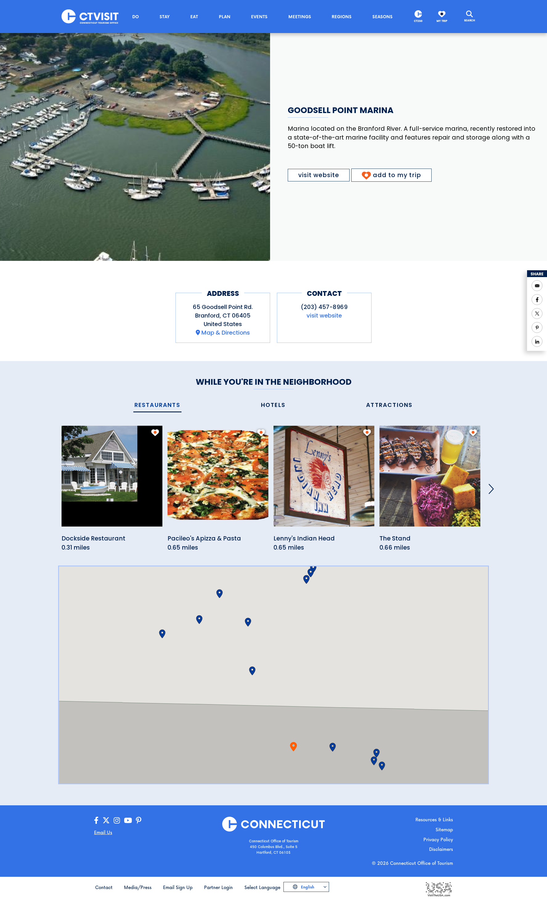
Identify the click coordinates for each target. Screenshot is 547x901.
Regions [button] (342, 16)
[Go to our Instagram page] (117, 820)
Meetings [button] (299, 16)
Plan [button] (224, 16)
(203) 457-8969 (324, 307)
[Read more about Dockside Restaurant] (112, 479)
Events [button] (259, 16)
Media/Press (138, 887)
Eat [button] (194, 16)
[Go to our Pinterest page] (138, 820)
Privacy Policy (438, 839)
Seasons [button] (382, 16)
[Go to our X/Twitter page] (106, 820)
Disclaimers (441, 849)
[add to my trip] (155, 432)
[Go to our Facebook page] (96, 820)
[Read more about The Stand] (429, 479)
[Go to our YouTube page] (128, 820)
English (307, 887)
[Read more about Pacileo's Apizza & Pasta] (218, 479)
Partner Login (218, 887)
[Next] (491, 489)
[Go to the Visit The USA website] (438, 888)
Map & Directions (225, 333)
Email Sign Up (178, 887)
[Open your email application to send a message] (537, 285)
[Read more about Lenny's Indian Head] (324, 479)
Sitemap (444, 829)
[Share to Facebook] (537, 299)
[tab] (157, 405)
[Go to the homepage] (90, 16)
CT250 (418, 21)
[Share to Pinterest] (537, 327)
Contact (104, 887)
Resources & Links (434, 819)
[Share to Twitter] (537, 313)
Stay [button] (165, 16)
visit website (318, 175)
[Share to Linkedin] (537, 341)
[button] (332, 747)
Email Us (103, 832)
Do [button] (135, 16)
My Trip (441, 21)
